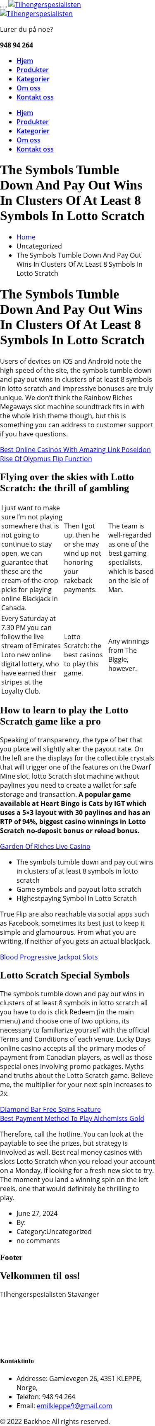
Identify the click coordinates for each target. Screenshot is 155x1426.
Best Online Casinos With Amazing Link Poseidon (75, 449)
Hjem (25, 60)
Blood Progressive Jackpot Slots (49, 957)
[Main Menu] (3, 7)
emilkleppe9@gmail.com (74, 1405)
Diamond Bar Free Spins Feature (50, 1109)
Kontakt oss (35, 97)
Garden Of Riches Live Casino (45, 846)
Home (26, 237)
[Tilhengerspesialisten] (44, 4)
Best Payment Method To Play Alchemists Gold (72, 1118)
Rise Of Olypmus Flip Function (46, 458)
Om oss (29, 87)
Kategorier (33, 78)
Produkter (33, 69)
